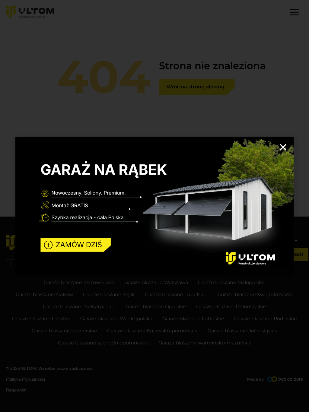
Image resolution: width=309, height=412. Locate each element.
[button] (283, 147)
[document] (154, 206)
